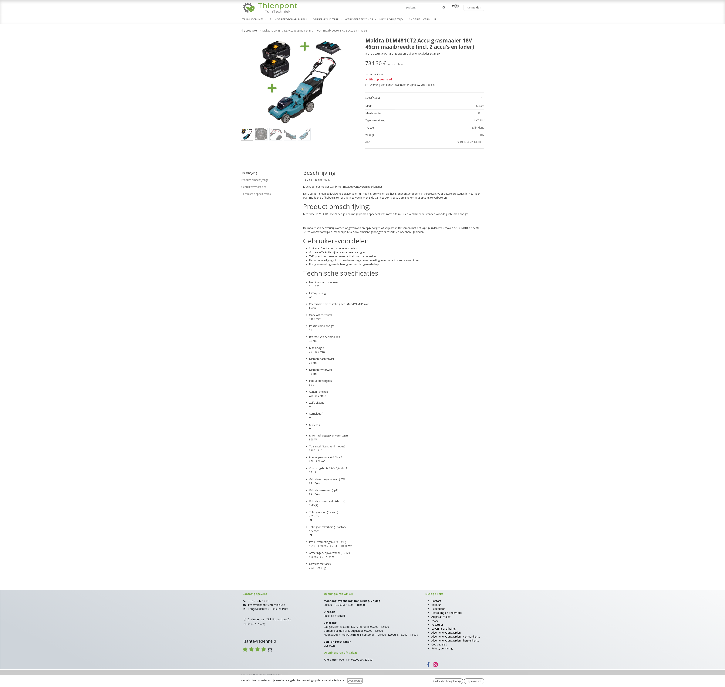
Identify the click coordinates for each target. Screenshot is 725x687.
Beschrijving (249, 173)
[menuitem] (254, 19)
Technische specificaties (256, 194)
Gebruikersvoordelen (254, 187)
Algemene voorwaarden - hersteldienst (455, 640)
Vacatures (437, 624)
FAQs (434, 620)
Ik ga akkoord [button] (474, 681)
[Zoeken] (444, 7)
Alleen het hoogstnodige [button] (448, 681)
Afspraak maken (441, 616)
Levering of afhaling (443, 628)
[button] (247, 82)
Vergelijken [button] (376, 74)
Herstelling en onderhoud (446, 613)
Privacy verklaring (442, 648)
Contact (436, 601)
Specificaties (372, 97)
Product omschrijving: (254, 180)
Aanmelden (474, 7)
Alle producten (249, 30)
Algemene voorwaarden (446, 632)
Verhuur (436, 605)
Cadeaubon (438, 609)
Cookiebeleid (439, 644)
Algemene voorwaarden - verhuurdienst (455, 636)
